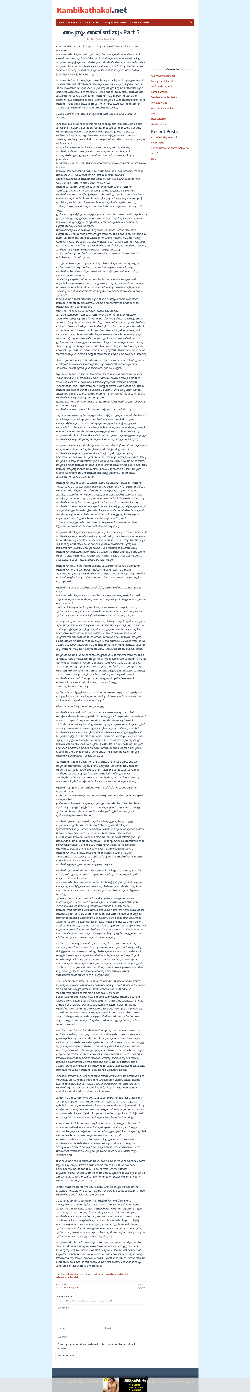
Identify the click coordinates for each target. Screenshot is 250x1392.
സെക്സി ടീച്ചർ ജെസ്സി (164, 137)
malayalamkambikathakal (67, 1277)
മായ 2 (154, 153)
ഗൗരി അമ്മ (157, 142)
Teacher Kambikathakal (164, 97)
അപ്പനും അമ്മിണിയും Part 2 (68, 1286)
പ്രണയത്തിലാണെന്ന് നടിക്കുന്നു (170, 148)
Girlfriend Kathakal (161, 86)
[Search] (190, 22)
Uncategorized (159, 102)
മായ (153, 158)
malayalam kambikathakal (116, 1274)
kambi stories (98, 1274)
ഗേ (153, 113)
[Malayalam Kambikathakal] (92, 10)
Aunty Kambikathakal (163, 75)
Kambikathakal (159, 91)
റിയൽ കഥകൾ (159, 124)
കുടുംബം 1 (142, 1286)
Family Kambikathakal (73, 1274)
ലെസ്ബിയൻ (159, 118)
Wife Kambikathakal (162, 108)
